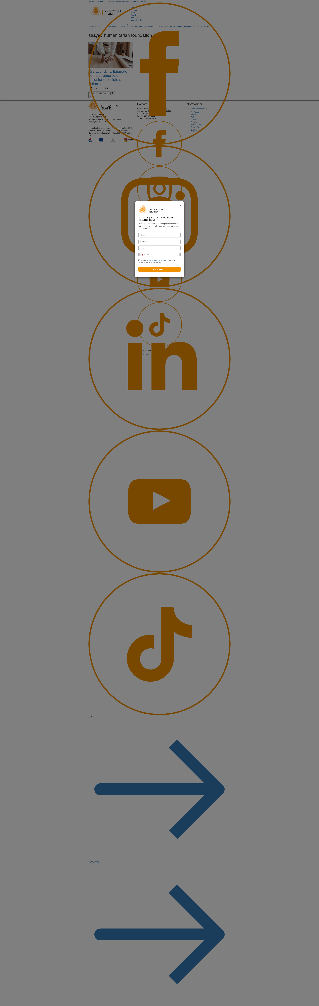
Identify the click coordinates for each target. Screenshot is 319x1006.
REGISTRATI (159, 269)
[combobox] (144, 254)
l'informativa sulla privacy (155, 260)
